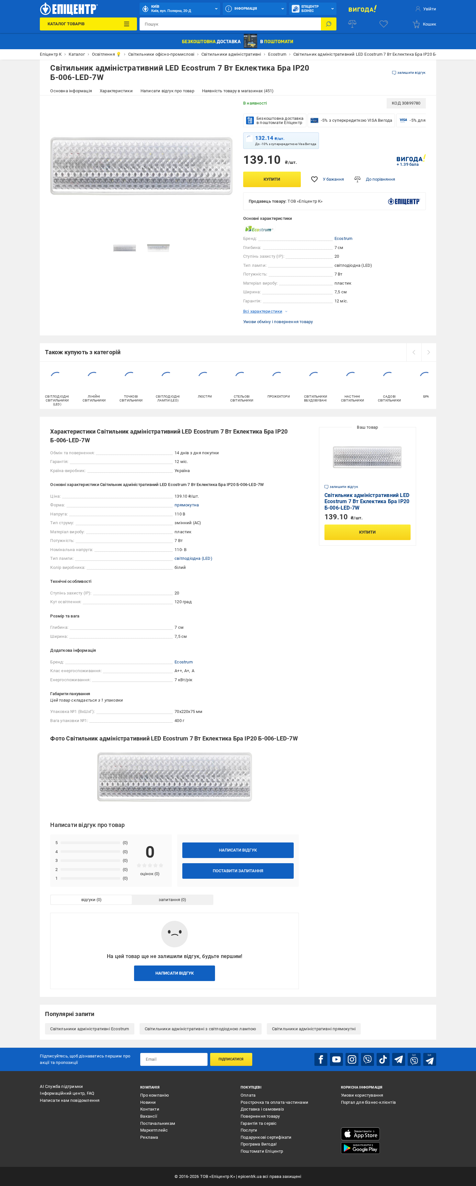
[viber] (367, 1059)
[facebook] (320, 1059)
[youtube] (336, 1059)
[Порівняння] (352, 24)
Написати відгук (238, 850)
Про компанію (154, 1095)
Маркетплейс (154, 1130)
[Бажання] (384, 24)
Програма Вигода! (259, 1144)
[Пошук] (328, 23)
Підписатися (231, 1059)
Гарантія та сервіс (259, 1123)
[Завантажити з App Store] (360, 1133)
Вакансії (148, 1116)
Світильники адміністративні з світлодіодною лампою (200, 1028)
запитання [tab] (169, 899)
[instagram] (352, 1059)
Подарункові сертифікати (266, 1137)
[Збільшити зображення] (223, 107)
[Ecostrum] (259, 228)
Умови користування (362, 1095)
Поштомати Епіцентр (262, 1151)
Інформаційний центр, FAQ (67, 1093)
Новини (148, 1102)
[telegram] (398, 1059)
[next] (428, 352)
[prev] (413, 352)
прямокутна (187, 505)
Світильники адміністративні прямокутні (314, 1028)
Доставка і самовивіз (262, 1109)
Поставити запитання (238, 870)
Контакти (149, 1109)
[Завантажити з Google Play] (360, 1148)
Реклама (149, 1137)
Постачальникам (157, 1123)
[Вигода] (362, 9)
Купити (272, 179)
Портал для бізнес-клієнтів (368, 1102)
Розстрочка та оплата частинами (274, 1102)
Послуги (249, 1130)
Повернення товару (260, 1116)
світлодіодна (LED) (193, 558)
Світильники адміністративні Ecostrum (89, 1028)
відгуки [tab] (88, 899)
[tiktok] (383, 1059)
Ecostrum (343, 238)
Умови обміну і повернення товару (278, 321)
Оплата (248, 1095)
